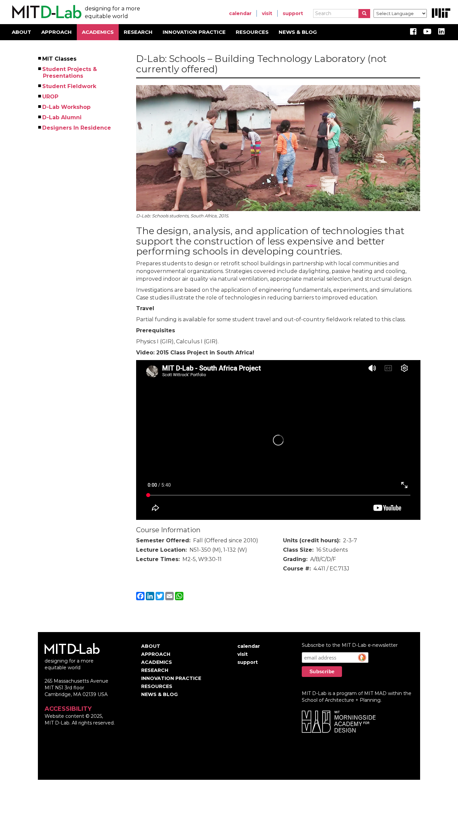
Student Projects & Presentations (70, 72)
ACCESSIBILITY (68, 708)
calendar (240, 13)
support (293, 13)
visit (267, 13)
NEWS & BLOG (298, 32)
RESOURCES (252, 32)
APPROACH (56, 32)
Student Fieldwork (69, 86)
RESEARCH (138, 32)
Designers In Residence (77, 128)
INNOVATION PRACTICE (194, 32)
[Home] (46, 12)
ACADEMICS (98, 32)
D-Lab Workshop (67, 107)
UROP (50, 96)
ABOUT (21, 32)
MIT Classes (59, 59)
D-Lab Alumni (62, 117)
